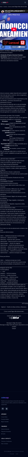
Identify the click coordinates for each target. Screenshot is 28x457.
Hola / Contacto (4, 443)
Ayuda (17, 454)
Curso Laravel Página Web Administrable (17, 6)
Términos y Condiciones (6, 441)
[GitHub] (2, 408)
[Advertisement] (14, 76)
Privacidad (12, 454)
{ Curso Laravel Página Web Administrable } (14, 311)
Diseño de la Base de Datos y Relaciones (16, 307)
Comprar (14, 328)
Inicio (1, 6)
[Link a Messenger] (14, 318)
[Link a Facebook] (16, 318)
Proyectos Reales (5, 419)
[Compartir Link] (10, 318)
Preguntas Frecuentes (6, 431)
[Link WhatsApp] (12, 318)
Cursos (5, 6)
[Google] (6, 408)
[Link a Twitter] (18, 318)
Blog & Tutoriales (5, 421)
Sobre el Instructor (5, 429)
